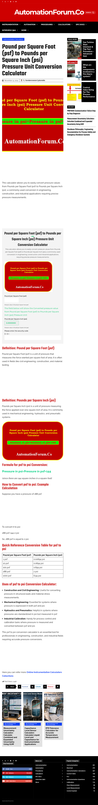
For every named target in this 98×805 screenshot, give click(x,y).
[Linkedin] (5, 2)
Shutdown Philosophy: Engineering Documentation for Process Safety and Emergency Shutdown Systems (81, 132)
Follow (29, 773)
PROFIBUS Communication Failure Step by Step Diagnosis (81, 112)
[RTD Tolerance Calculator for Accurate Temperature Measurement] (53, 706)
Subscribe (28, 781)
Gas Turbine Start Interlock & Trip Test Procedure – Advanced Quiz (88, 49)
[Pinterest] (8, 2)
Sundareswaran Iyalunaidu (35, 80)
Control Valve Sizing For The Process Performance (89, 92)
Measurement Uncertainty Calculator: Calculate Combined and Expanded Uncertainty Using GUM (10, 736)
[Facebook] (2, 2)
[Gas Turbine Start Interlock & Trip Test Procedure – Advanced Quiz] (74, 49)
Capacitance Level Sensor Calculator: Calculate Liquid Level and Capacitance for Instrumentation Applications (32, 736)
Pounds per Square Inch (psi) (15, 319)
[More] (58, 687)
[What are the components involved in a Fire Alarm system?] (74, 71)
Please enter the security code (16, 331)
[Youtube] (16, 2)
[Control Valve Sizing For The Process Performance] (74, 92)
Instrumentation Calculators (13, 39)
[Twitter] (13, 2)
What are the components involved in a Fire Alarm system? (89, 70)
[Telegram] (10, 2)
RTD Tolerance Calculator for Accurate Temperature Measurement (52, 732)
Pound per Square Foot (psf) (15, 296)
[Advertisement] (32, 167)
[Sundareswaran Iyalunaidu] (22, 80)
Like (30, 769)
